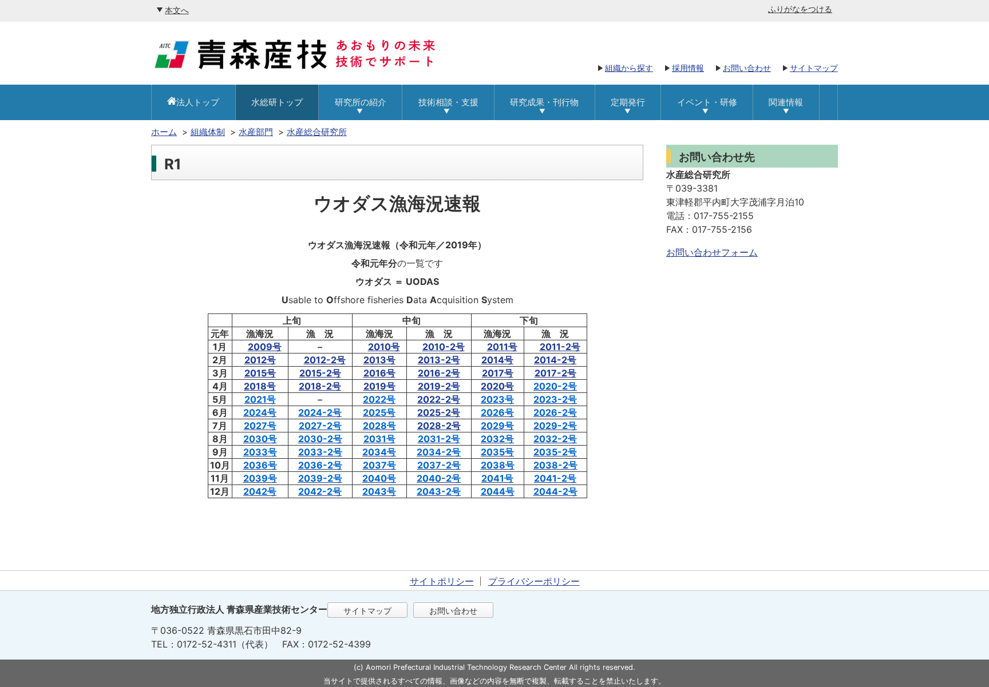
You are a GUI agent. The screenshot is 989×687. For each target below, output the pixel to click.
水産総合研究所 (317, 131)
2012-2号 (325, 360)
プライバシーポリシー (534, 581)
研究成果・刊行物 (544, 102)
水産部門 (256, 131)
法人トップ (197, 102)
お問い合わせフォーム (712, 252)
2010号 (384, 346)
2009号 (265, 346)
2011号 (502, 346)
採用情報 (688, 68)
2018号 (260, 386)
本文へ (177, 10)
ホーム (164, 131)
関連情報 (786, 102)
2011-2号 (560, 346)
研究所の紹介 (360, 102)
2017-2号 (555, 373)
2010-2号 (443, 346)
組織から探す (629, 68)
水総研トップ (277, 102)
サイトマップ (814, 68)
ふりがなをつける (800, 9)
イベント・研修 (707, 102)
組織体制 (208, 131)
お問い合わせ (747, 68)
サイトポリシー (442, 581)
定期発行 (628, 102)
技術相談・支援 (448, 102)
